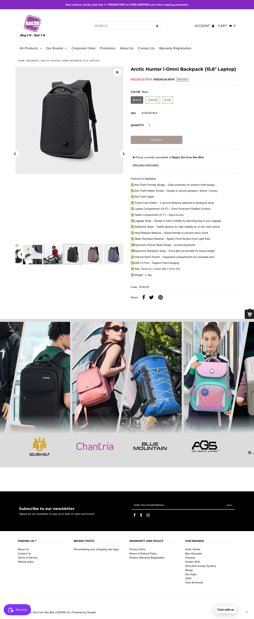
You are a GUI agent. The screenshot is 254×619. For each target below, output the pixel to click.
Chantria (190, 557)
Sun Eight (191, 574)
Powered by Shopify (84, 612)
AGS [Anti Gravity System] (200, 565)
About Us (23, 549)
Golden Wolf (192, 561)
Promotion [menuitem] (107, 48)
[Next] (124, 154)
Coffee (152, 99)
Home (21, 61)
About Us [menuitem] (127, 48)
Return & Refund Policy (143, 553)
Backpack (33, 61)
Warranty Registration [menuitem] (175, 48)
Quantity (137, 125)
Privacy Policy (137, 549)
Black (137, 99)
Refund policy (26, 561)
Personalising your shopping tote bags (96, 549)
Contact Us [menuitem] (146, 48)
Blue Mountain (193, 553)
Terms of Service (28, 557)
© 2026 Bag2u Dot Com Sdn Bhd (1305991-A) (42, 612)
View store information (146, 164)
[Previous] (15, 154)
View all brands (194, 582)
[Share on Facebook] (143, 297)
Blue (167, 99)
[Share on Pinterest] (160, 297)
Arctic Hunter (192, 549)
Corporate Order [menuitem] (84, 48)
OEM (188, 578)
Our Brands (54, 48)
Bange (189, 570)
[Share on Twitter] (151, 297)
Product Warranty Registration (147, 557)
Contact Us (24, 553)
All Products (29, 48)
